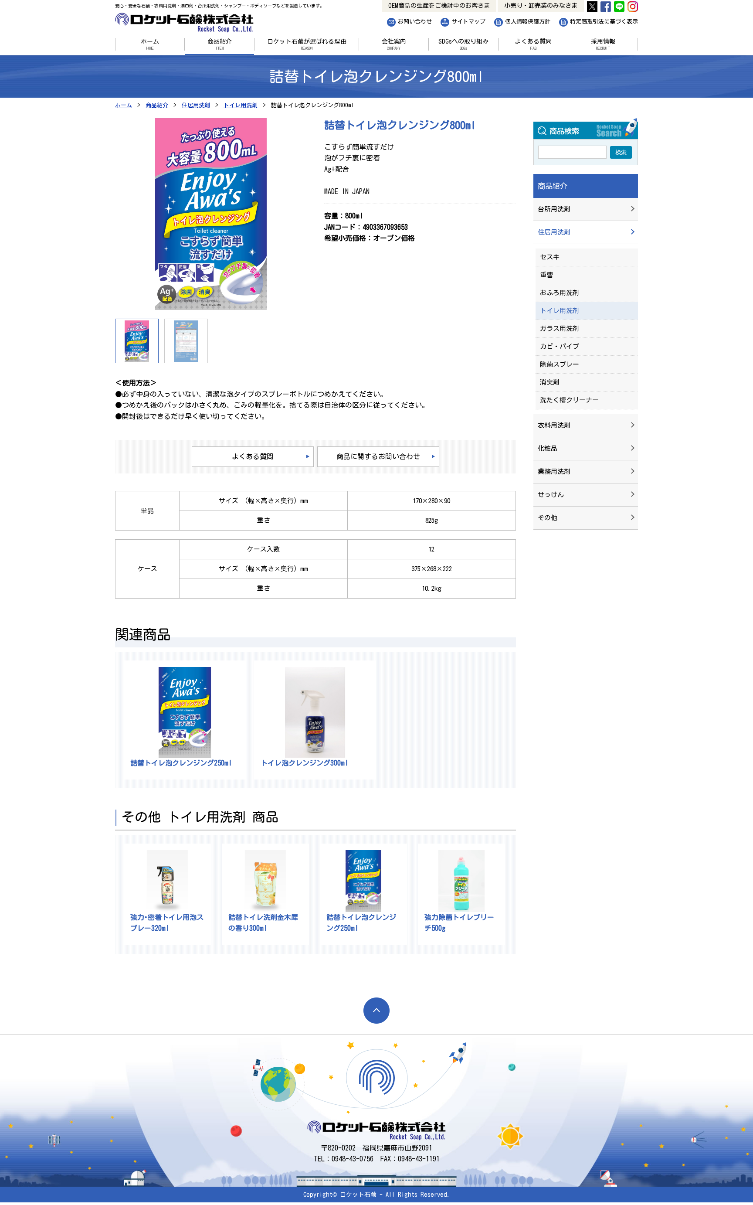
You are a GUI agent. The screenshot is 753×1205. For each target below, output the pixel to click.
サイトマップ (468, 21)
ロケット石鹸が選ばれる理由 (306, 44)
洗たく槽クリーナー (569, 400)
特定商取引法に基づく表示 (604, 21)
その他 (547, 517)
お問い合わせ (415, 21)
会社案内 (394, 44)
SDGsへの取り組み (463, 44)
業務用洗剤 (554, 471)
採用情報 (603, 44)
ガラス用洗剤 (559, 328)
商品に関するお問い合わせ (378, 456)
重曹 (546, 275)
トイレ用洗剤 (559, 310)
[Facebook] (605, 6)
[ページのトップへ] (376, 1010)
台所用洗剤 (554, 209)
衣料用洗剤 (554, 425)
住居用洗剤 (554, 232)
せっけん (551, 494)
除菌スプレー (559, 364)
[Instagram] (633, 6)
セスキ (550, 257)
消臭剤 (550, 382)
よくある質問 (533, 44)
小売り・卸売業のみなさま (548, 4)
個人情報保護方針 (527, 21)
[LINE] (619, 6)
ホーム (150, 44)
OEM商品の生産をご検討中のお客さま (465, 4)
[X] (592, 6)
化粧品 (547, 448)
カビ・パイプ (559, 346)
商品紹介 (219, 44)
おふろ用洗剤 (559, 292)
